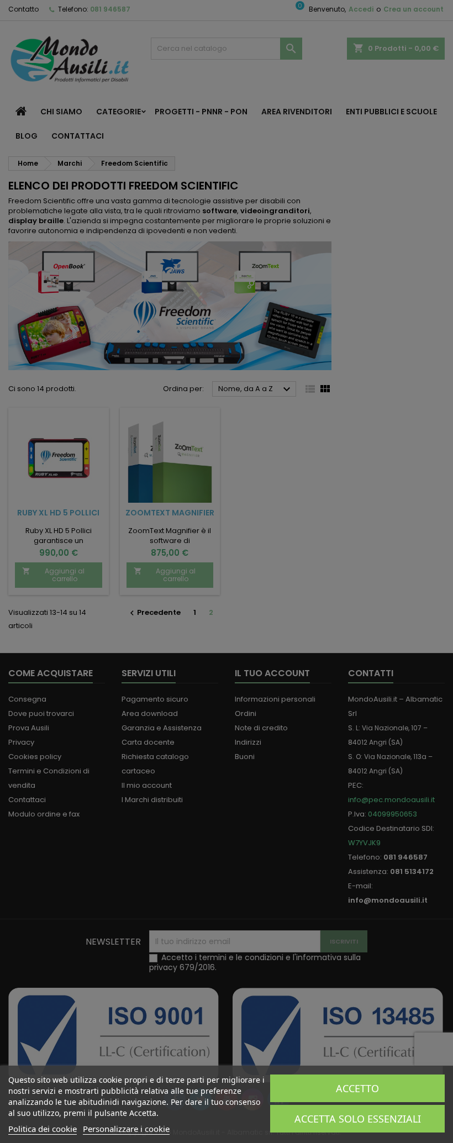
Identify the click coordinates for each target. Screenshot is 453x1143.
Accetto (357, 1088)
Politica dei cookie (42, 1128)
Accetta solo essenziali (357, 1118)
